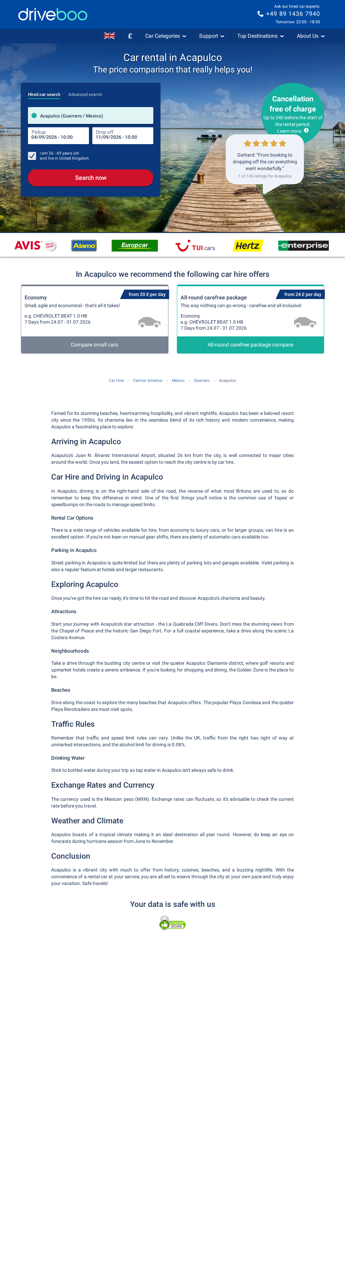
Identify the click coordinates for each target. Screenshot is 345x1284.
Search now (90, 177)
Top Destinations (257, 36)
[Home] (53, 14)
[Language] (109, 36)
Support (208, 36)
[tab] (44, 93)
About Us (307, 36)
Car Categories (162, 36)
